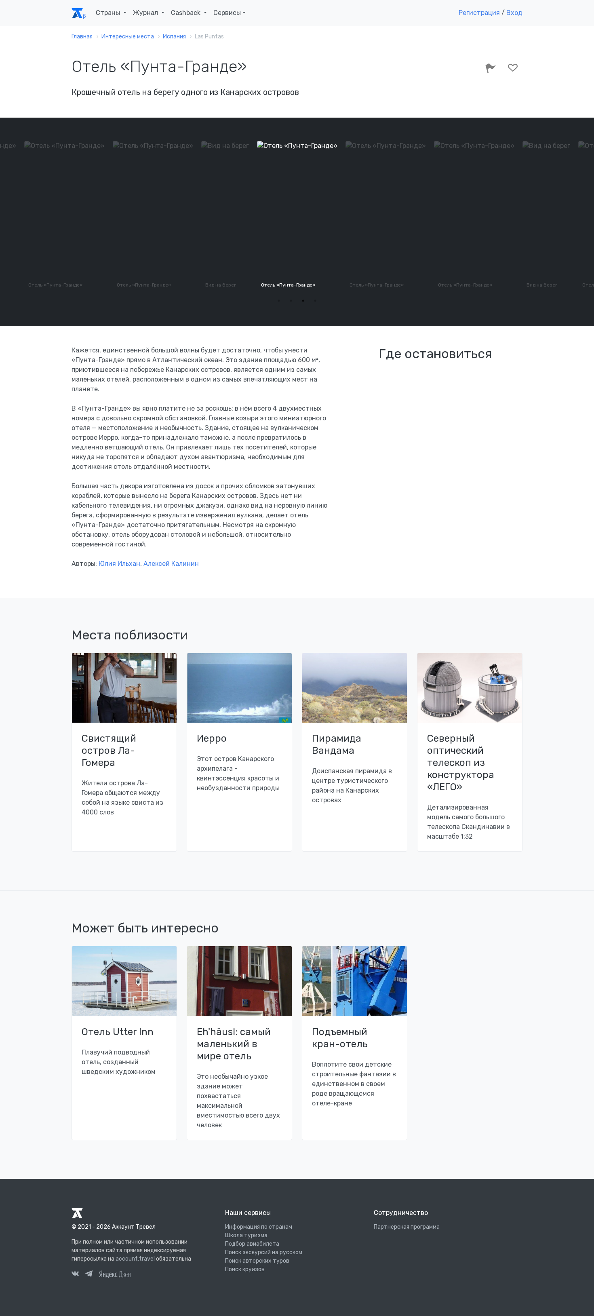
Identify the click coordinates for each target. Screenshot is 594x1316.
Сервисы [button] (227, 13)
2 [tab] (291, 301)
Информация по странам (258, 1226)
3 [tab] (303, 301)
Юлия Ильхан (119, 563)
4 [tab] (315, 301)
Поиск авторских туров (257, 1260)
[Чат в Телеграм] (89, 1274)
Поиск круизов (245, 1269)
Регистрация (479, 13)
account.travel (135, 1258)
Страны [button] (109, 13)
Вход (514, 13)
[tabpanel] (211, 216)
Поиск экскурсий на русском (263, 1252)
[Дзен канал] (115, 1274)
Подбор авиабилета (252, 1243)
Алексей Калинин (171, 563)
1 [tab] (279, 301)
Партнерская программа (407, 1226)
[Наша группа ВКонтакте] (75, 1274)
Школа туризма (246, 1235)
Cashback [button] (186, 13)
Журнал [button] (146, 13)
